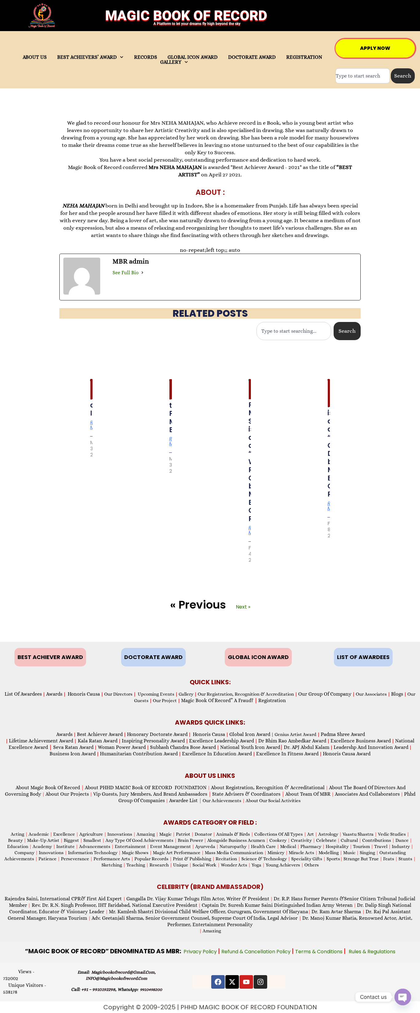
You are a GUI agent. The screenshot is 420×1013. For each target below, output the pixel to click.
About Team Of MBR (308, 794)
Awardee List (185, 800)
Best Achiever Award (100, 734)
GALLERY (170, 62)
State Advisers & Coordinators (248, 794)
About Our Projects (67, 794)
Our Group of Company (324, 694)
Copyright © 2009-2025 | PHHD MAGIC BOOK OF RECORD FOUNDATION (210, 1007)
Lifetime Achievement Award (41, 741)
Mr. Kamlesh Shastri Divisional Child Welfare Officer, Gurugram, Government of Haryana (208, 912)
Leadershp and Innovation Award (371, 747)
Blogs (397, 694)
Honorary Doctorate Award (157, 734)
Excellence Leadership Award (221, 741)
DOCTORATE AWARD (252, 57)
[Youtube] (246, 982)
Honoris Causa (84, 694)
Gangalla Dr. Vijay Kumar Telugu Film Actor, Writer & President (197, 899)
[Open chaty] (402, 997)
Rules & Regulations (372, 951)
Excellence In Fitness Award (287, 754)
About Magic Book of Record (50, 787)
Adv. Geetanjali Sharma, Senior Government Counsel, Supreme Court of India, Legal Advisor (195, 918)
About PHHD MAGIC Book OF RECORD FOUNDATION (146, 787)
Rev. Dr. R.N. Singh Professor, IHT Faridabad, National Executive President (113, 905)
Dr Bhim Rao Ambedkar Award (292, 741)
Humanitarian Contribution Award (139, 754)
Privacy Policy (201, 951)
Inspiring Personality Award (153, 741)
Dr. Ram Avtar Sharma (336, 912)
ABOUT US (35, 57)
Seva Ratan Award (72, 747)
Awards (54, 694)
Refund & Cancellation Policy (256, 951)
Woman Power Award (122, 747)
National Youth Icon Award (251, 747)
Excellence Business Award (361, 741)
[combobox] (362, 75)
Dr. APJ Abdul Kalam (306, 747)
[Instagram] (260, 982)
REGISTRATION (304, 57)
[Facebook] (218, 982)
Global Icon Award (249, 734)
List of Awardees (23, 694)
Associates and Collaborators (367, 794)
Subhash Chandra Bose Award (183, 747)
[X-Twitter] (232, 982)
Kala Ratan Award (97, 741)
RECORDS (145, 57)
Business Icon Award (73, 754)
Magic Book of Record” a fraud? (219, 700)
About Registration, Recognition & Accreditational (268, 787)
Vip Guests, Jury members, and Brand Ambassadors (152, 794)
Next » (243, 606)
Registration (272, 700)
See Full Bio (126, 272)
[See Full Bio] (142, 272)
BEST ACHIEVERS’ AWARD (87, 57)
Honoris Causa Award (346, 754)
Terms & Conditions (319, 951)
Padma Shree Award (343, 734)
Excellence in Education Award (217, 754)
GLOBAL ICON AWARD (193, 57)
